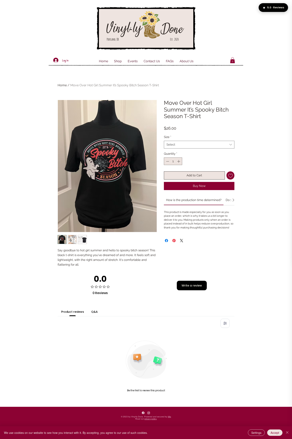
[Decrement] (167, 161)
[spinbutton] (173, 161)
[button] (232, 60)
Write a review (192, 285)
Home (62, 85)
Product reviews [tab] (72, 312)
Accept (275, 433)
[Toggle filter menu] (225, 323)
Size (167, 137)
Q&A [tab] (94, 312)
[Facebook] (143, 413)
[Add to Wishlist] (230, 175)
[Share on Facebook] (166, 240)
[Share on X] (181, 240)
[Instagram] (148, 413)
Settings (256, 433)
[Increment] (179, 161)
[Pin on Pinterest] (174, 240)
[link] (193, 200)
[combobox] (199, 145)
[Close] (287, 432)
